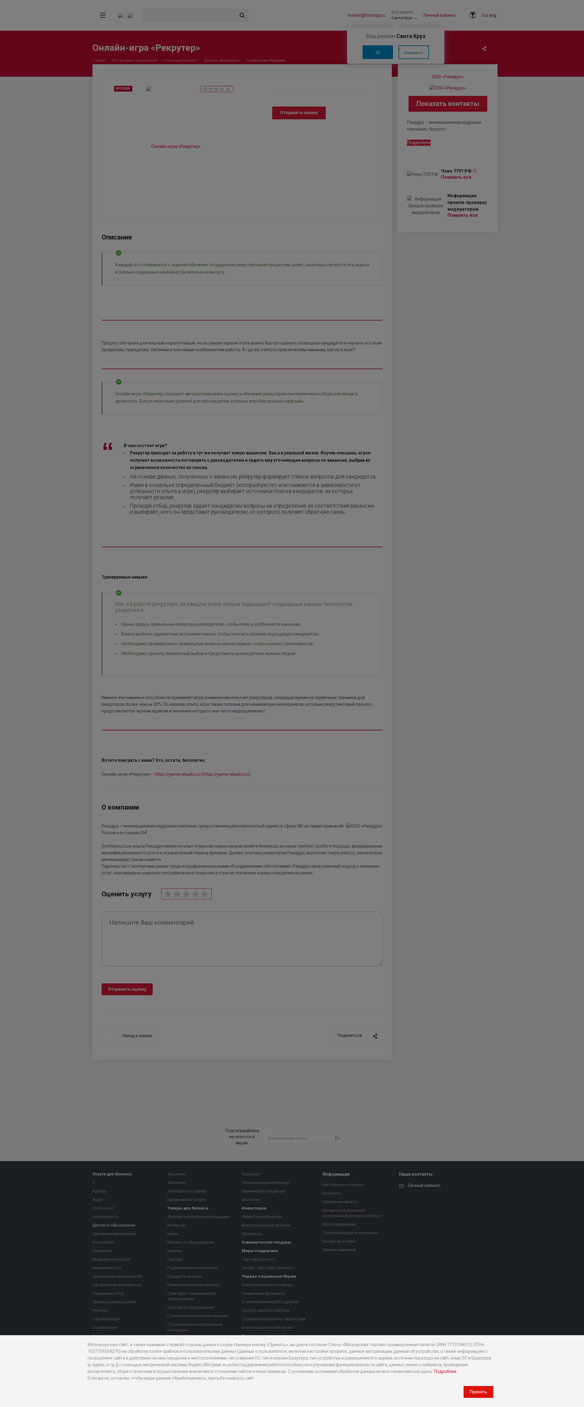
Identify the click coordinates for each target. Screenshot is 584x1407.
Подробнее (445, 1371)
